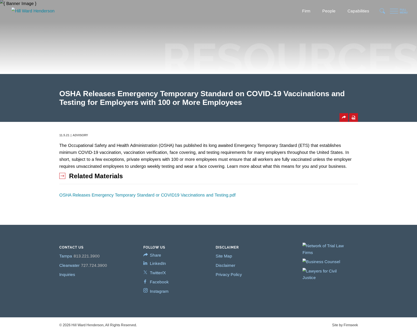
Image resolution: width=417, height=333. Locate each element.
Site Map (224, 256)
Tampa (65, 256)
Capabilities (358, 11)
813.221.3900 (87, 256)
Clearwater (69, 265)
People (329, 11)
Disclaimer (225, 265)
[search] (383, 12)
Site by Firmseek (345, 325)
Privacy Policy (229, 274)
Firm (306, 11)
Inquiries (67, 274)
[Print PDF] (353, 117)
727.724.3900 (94, 265)
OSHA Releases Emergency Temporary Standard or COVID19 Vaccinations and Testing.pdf (147, 195)
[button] (343, 117)
